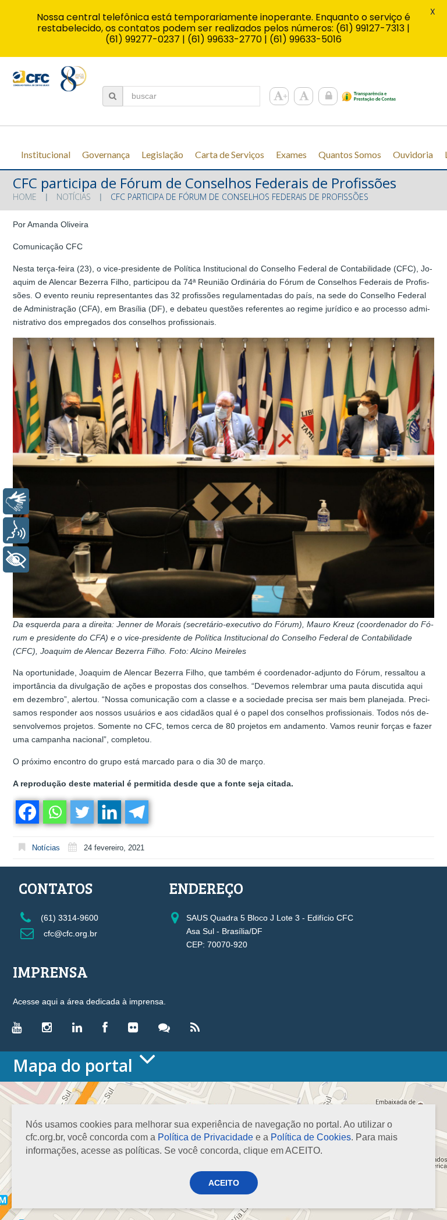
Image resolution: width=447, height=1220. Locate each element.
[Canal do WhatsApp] (167, 1027)
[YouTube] (19, 1027)
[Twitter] (81, 812)
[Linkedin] (108, 812)
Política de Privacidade (205, 1137)
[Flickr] (136, 1027)
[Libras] (16, 501)
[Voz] (16, 530)
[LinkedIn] (80, 1027)
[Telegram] (135, 812)
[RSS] (198, 1027)
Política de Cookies (311, 1137)
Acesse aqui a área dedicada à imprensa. (89, 1001)
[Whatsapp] (53, 812)
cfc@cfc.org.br (69, 933)
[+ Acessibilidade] (16, 559)
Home (25, 196)
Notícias (73, 196)
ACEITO (223, 1182)
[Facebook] (26, 812)
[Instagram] (49, 1027)
